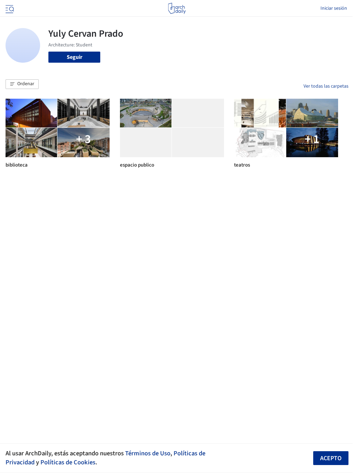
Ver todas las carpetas (326, 86)
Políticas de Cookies (67, 462)
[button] (22, 84)
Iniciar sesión (333, 8)
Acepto (331, 458)
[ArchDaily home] (177, 8)
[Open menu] (9, 8)
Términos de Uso (147, 453)
